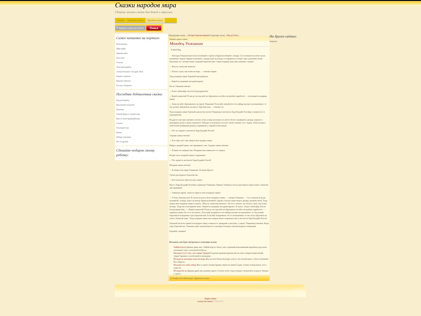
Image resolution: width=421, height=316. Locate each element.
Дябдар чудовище (123, 137)
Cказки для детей (204, 301)
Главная (120, 20)
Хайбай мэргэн (179, 247)
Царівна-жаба (121, 53)
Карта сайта (210, 298)
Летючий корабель (123, 67)
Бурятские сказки (201, 278)
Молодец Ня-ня (180, 270)
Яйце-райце (121, 48)
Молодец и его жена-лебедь (184, 264)
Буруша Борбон (122, 100)
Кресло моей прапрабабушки (128, 118)
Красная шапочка (123, 80)
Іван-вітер (120, 57)
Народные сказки (155, 20)
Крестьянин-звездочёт (125, 104)
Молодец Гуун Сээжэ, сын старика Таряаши (191, 253)
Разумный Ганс (122, 127)
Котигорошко (121, 44)
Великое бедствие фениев (198, 35)
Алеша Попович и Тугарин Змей (129, 71)
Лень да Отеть (232, 35)
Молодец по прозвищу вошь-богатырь (189, 258)
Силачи (119, 123)
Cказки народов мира (145, 4)
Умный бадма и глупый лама (128, 114)
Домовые (120, 109)
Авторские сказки (136, 20)
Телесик (119, 62)
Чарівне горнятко (123, 76)
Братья (119, 132)
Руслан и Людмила (124, 85)
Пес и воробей (122, 141)
